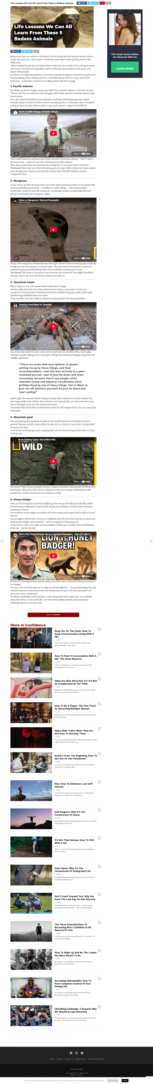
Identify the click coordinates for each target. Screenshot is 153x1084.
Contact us (69, 1059)
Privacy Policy (80, 1059)
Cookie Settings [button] (113, 1080)
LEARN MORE (125, 68)
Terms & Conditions (95, 1059)
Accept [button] (125, 1080)
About (52, 1059)
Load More (55, 1035)
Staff (58, 640)
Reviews (60, 1059)
